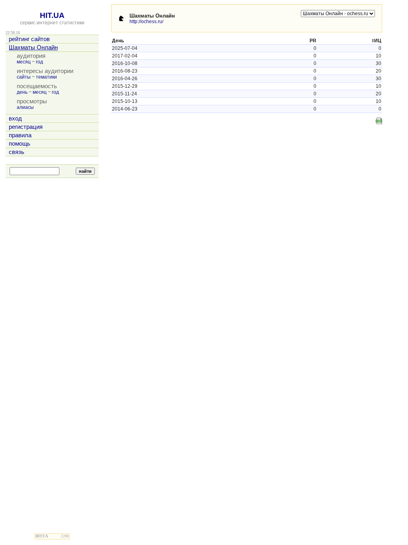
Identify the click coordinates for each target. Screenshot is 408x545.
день (22, 92)
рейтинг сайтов (29, 39)
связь (16, 152)
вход (15, 118)
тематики (46, 77)
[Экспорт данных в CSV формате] (379, 121)
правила (20, 135)
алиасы (25, 107)
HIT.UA (52, 15)
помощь (19, 143)
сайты (24, 77)
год (39, 62)
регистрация (26, 127)
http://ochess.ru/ (146, 21)
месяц (24, 62)
